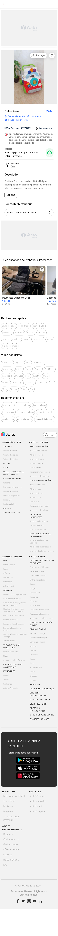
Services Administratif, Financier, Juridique (15, 635)
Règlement (8, 834)
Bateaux (7, 508)
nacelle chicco (8, 419)
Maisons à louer (36, 489)
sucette (5, 339)
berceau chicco (39, 405)
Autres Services (8, 641)
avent (26, 339)
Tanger (38, 369)
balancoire (19, 332)
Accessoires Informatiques (39, 614)
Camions (6, 483)
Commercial (7, 582)
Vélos (6, 468)
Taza (4, 389)
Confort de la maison (37, 642)
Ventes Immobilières (40, 446)
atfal (42, 326)
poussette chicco (23, 405)
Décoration (34, 655)
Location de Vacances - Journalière (41, 535)
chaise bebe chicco (26, 412)
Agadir (19, 362)
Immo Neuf (8, 801)
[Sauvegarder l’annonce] (52, 55)
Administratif (8, 578)
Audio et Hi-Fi (35, 605)
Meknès (18, 369)
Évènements (9, 671)
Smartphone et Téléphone (39, 567)
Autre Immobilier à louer (39, 510)
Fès (28, 376)
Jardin (32, 672)
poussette (6, 332)
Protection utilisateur (21, 891)
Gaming (33, 584)
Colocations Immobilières (36, 515)
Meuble (33, 650)
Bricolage (33, 676)
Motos (6, 463)
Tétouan (13, 389)
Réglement (39, 891)
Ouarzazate (42, 382)
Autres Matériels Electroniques (41, 618)
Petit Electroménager (38, 633)
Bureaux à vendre (36, 463)
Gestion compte (10, 844)
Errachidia (18, 376)
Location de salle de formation (14, 660)
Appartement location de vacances (39, 541)
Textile (32, 659)
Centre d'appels (9, 565)
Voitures (7, 446)
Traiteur (6, 680)
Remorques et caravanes (12, 487)
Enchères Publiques (39, 719)
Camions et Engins (12, 479)
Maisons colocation (37, 525)
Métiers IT (7, 573)
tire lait (5, 346)
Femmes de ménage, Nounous (14, 595)
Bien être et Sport (39, 704)
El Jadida (6, 376)
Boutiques (8, 806)
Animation (7, 675)
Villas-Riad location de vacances (41, 551)
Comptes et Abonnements (39, 610)
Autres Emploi (8, 586)
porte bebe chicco (24, 419)
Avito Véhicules (37, 796)
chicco (14, 346)
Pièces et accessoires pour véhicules (13, 473)
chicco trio (50, 412)
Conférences (7, 684)
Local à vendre (35, 468)
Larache (29, 382)
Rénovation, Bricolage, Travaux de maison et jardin (14, 604)
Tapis (32, 663)
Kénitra (36, 376)
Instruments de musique (42, 689)
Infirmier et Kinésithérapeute (13, 624)
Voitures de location (10, 455)
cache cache (38, 339)
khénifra (6, 382)
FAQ (5, 864)
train (35, 326)
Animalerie (35, 684)
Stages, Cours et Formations (11, 646)
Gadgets (33, 588)
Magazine (8, 811)
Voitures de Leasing (10, 459)
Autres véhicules (11, 513)
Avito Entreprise (37, 811)
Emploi (6, 560)
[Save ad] (42, 269)
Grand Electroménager (38, 638)
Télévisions (34, 597)
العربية (52, 435)
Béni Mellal (49, 369)
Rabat (28, 362)
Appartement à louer (37, 485)
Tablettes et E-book (37, 571)
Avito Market (36, 806)
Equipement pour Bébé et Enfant (41, 623)
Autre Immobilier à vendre (39, 476)
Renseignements (11, 859)
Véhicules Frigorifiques (11, 496)
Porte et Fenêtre (36, 668)
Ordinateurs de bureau (38, 580)
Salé (31, 389)
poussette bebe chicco (44, 419)
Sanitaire (33, 680)
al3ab (4, 326)
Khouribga (17, 382)
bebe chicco (7, 405)
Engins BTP (7, 500)
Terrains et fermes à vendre (40, 472)
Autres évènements (10, 688)
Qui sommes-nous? (29, 894)
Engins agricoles (9, 504)
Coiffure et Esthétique (11, 620)
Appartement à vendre (38, 451)
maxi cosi (16, 339)
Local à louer (34, 502)
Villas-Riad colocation (38, 530)
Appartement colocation (39, 521)
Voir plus (11, 195)
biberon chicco (8, 412)
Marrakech (7, 369)
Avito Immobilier (38, 801)
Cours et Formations (10, 652)
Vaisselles (33, 646)
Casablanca (7, 362)
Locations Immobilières (41, 480)
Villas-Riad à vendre (37, 459)
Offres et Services (11, 849)
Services (7, 590)
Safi (52, 382)
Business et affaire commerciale (12, 665)
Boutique (7, 854)
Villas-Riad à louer (36, 493)
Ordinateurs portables (38, 576)
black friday (24, 326)
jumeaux (41, 332)
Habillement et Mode (40, 700)
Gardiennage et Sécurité (12, 599)
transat (50, 339)
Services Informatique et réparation (12, 629)
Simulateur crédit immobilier (11, 818)
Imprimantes (35, 593)
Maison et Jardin (38, 629)
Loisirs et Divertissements (38, 694)
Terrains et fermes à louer (39, 506)
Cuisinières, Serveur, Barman (13, 616)
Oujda (45, 376)
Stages (5, 656)
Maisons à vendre (36, 455)
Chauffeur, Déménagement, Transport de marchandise (13, 610)
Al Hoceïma (39, 362)
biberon (30, 332)
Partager (40, 55)
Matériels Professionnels (37, 709)
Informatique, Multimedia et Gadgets (42, 561)
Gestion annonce (11, 839)
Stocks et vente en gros (42, 715)
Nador (28, 369)
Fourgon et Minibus (10, 491)
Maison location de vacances (40, 547)
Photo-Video (34, 601)
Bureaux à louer (36, 498)
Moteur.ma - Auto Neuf (14, 796)
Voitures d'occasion (10, 451)
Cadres (5, 569)
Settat (23, 389)
